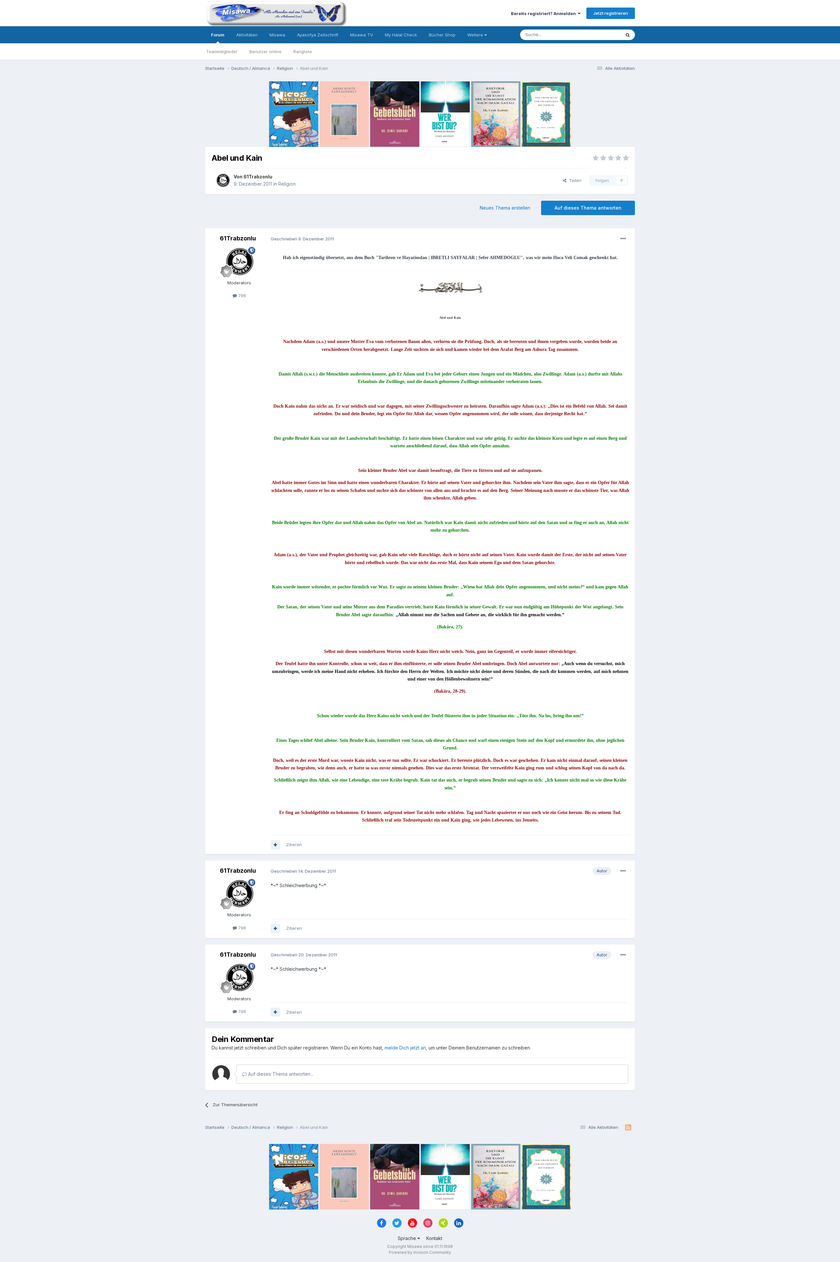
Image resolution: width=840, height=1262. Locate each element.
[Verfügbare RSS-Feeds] (628, 1127)
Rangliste (302, 51)
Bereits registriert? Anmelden (544, 13)
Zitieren (294, 844)
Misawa (277, 34)
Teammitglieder (222, 51)
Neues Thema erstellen (505, 208)
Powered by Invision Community (420, 1252)
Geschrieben (302, 238)
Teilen (573, 180)
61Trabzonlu (257, 176)
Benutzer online (265, 51)
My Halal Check (401, 34)
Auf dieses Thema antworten (588, 208)
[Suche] (627, 35)
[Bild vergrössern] (450, 287)
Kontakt (434, 1238)
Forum (217, 34)
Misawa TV (361, 34)
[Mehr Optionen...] (623, 239)
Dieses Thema (597, 34)
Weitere (475, 34)
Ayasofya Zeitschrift (317, 34)
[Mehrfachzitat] (275, 844)
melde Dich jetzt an (405, 1047)
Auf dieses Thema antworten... (280, 1074)
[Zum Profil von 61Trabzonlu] (223, 180)
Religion (287, 184)
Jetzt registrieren (610, 13)
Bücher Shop (442, 34)
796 (241, 295)
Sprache (407, 1238)
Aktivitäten (247, 34)
